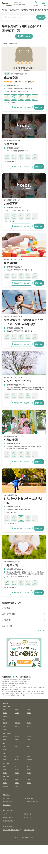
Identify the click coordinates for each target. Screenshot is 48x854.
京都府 (29, 756)
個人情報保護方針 (8, 821)
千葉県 (5, 726)
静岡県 (29, 746)
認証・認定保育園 (8, 614)
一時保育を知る (28, 798)
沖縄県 (17, 786)
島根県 (17, 766)
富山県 (17, 736)
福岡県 (5, 779)
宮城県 (5, 713)
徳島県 (29, 769)
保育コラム (6, 795)
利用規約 (26, 814)
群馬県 (5, 729)
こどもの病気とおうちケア (31, 801)
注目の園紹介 (6, 805)
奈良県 (17, 759)
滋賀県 (5, 759)
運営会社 (26, 817)
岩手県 (29, 709)
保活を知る (6, 798)
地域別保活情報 (7, 801)
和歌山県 (29, 759)
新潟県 (5, 736)
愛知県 (5, 746)
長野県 (29, 739)
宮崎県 (29, 783)
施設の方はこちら (29, 830)
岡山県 (29, 766)
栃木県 (29, 726)
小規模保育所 (7, 620)
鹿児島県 (5, 786)
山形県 (29, 713)
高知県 (29, 773)
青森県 (17, 709)
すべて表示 (42, 630)
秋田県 (17, 713)
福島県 (5, 716)
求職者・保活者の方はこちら (11, 830)
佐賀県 (17, 779)
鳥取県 (5, 766)
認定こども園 (7, 625)
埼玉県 (29, 723)
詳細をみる (38, 107)
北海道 (5, 709)
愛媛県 (17, 773)
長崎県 (29, 779)
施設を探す (6, 704)
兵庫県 (17, 756)
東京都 (5, 723)
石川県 (29, 736)
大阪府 (5, 756)
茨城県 (17, 726)
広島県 (5, 769)
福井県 (5, 739)
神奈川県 (17, 723)
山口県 (17, 769)
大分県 (17, 783)
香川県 (5, 773)
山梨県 (17, 739)
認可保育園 (6, 608)
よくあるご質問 (7, 817)
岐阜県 (17, 746)
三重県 (5, 749)
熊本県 (5, 783)
